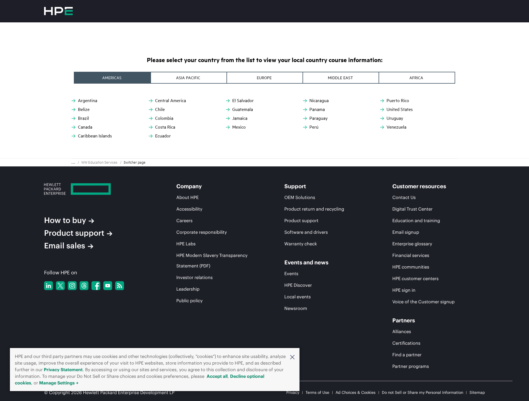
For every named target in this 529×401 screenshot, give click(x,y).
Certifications (406, 343)
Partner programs (410, 366)
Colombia (164, 118)
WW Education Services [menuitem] (99, 162)
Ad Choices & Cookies (356, 392)
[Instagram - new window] (72, 285)
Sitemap (477, 392)
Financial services (410, 255)
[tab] (112, 77)
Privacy (292, 392)
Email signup (405, 232)
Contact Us (404, 197)
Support (295, 186)
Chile (160, 109)
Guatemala (242, 109)
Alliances (401, 331)
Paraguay (318, 118)
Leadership (187, 289)
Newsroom (295, 308)
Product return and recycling (314, 209)
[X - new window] (60, 285)
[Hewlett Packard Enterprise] (58, 11)
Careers (184, 220)
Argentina (87, 100)
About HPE (187, 197)
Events (291, 273)
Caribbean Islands (95, 136)
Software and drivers (306, 232)
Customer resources (419, 186)
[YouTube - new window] (107, 285)
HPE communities (410, 267)
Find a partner (407, 354)
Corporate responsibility (201, 232)
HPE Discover (298, 285)
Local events (297, 296)
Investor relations (194, 277)
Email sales (64, 246)
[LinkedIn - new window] (48, 285)
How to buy (65, 220)
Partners (403, 320)
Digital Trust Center (412, 209)
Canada (85, 127)
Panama (317, 109)
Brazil (83, 118)
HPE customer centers (415, 278)
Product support (74, 233)
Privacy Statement (63, 369)
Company (189, 186)
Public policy (189, 300)
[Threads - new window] (84, 285)
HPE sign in (403, 290)
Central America (170, 100)
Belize (84, 109)
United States (400, 109)
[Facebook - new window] (95, 285)
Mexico (239, 127)
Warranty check (300, 243)
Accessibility (189, 209)
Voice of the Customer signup (423, 301)
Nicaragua (319, 100)
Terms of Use (317, 392)
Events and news (306, 262)
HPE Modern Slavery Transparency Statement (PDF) (211, 261)
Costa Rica (165, 127)
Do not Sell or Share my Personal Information (422, 392)
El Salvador (243, 100)
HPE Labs (186, 243)
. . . (73, 162)
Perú (314, 127)
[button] (292, 357)
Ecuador (163, 136)
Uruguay (395, 118)
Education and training (416, 220)
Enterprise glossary (412, 243)
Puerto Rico (398, 100)
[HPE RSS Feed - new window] (119, 285)
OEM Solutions (299, 197)
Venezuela (396, 127)
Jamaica (239, 118)
